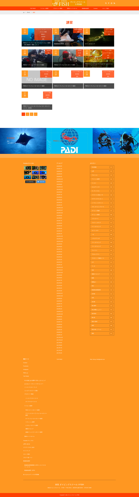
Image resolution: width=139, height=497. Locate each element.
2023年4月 (59, 228)
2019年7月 (59, 306)
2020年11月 (60, 293)
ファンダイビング (102, 242)
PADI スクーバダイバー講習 (32, 410)
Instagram (111, 3)
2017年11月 (60, 340)
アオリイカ (101, 175)
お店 (101, 171)
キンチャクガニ (101, 191)
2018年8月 (59, 319)
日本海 (101, 293)
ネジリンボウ (101, 230)
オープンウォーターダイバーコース (43, 29)
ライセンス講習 (44, 8)
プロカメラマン (101, 254)
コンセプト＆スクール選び (31, 390)
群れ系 (79, 53)
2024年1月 (59, 205)
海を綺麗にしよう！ (101, 309)
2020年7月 (59, 303)
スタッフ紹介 (105, 8)
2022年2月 (59, 262)
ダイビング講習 (43, 31)
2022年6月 (59, 251)
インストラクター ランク (30, 387)
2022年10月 (60, 241)
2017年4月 (59, 350)
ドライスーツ (101, 218)
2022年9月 (59, 244)
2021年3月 (59, 290)
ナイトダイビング (109, 31)
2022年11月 (60, 238)
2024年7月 (59, 194)
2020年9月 (59, 298)
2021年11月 (60, 270)
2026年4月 (59, 176)
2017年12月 (60, 337)
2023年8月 (59, 218)
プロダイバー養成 (57, 8)
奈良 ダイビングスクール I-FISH (69, 484)
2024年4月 (59, 202)
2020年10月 (60, 296)
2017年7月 (59, 347)
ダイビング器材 (101, 210)
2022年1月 (59, 264)
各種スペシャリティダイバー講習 (33, 432)
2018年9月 (59, 316)
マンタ (101, 266)
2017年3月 (59, 353)
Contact (95, 8)
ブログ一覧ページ (27, 457)
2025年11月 (60, 181)
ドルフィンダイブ (101, 222)
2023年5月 (59, 225)
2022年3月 (59, 259)
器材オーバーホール (72, 8)
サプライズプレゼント (101, 198)
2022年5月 (59, 254)
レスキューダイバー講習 (31, 425)
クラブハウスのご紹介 (29, 447)
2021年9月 (59, 275)
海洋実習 (43, 36)
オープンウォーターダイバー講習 (33, 418)
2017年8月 (59, 345)
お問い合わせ (26, 444)
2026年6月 (59, 171)
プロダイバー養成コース (101, 258)
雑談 (101, 333)
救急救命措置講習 (78, 29)
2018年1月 (59, 334)
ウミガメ (102, 183)
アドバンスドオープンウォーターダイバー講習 (36, 414)
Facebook (108, 3)
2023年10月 (60, 212)
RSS (114, 3)
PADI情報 (101, 167)
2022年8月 (59, 246)
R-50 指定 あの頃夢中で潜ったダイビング (35, 380)
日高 (101, 297)
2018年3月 (59, 332)
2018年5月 (59, 327)
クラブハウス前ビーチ (108, 53)
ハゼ (102, 234)
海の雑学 (101, 305)
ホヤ (101, 262)
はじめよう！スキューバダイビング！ (34, 383)
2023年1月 (59, 233)
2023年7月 (59, 220)
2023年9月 (59, 215)
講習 (43, 39)
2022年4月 (59, 257)
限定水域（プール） (101, 329)
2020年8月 (59, 301)
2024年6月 (59, 197)
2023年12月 (60, 207)
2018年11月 (60, 311)
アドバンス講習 (109, 29)
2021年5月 (59, 285)
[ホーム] (23, 11)
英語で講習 (101, 321)
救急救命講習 (85, 8)
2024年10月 (60, 189)
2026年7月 (59, 168)
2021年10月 (60, 272)
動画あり (43, 34)
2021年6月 (59, 283)
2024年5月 (59, 199)
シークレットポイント (101, 202)
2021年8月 (59, 277)
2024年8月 (59, 192)
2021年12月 (60, 267)
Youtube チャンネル (54, 12)
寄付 (101, 286)
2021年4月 (59, 288)
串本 (108, 55)
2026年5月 (59, 174)
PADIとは (25, 372)
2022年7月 (59, 249)
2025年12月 (60, 179)
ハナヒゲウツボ (101, 238)
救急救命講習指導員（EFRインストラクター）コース (35, 466)
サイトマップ (87, 12)
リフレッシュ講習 (30, 422)
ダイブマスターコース (31, 401)
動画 (101, 278)
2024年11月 (60, 187)
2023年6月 (59, 223)
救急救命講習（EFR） (30, 470)
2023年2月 (59, 231)
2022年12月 (60, 236)
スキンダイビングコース (101, 206)
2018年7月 (59, 321)
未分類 (101, 301)
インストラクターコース (31, 398)
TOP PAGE (33, 8)
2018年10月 (60, 314)
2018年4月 (59, 329)
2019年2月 (59, 308)
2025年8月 (59, 184)
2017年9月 (59, 342)
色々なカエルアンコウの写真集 (31, 474)
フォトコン (101, 250)
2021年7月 (59, 280)
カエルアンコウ (102, 187)
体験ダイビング (101, 274)
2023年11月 (60, 210)
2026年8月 (59, 166)
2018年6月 (59, 324)
